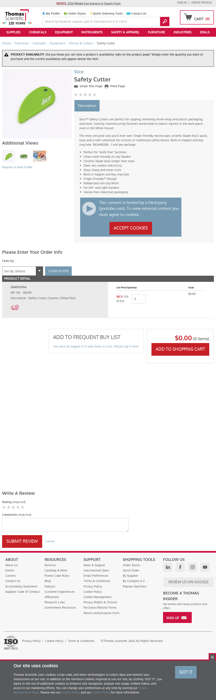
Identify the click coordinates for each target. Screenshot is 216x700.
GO (164, 21)
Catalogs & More (56, 570)
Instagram (192, 567)
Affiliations (52, 597)
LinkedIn (167, 567)
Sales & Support (94, 565)
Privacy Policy (93, 586)
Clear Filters (58, 271)
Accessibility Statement (21, 586)
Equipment (64, 32)
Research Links (55, 602)
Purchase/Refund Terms (100, 607)
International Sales (96, 570)
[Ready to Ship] (15, 312)
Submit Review (22, 541)
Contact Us (138, 14)
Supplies (13, 32)
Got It (185, 672)
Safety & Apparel (125, 32)
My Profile (52, 14)
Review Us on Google (189, 582)
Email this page (91, 86)
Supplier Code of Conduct (22, 592)
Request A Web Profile (17, 167)
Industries (183, 32)
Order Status (77, 14)
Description (87, 105)
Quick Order (131, 570)
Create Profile (201, 3)
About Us (11, 565)
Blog (48, 581)
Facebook (180, 567)
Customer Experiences (60, 592)
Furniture (156, 32)
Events (9, 570)
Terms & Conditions (97, 581)
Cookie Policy (93, 592)
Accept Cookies (131, 228)
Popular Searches (134, 586)
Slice (79, 72)
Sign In (182, 3)
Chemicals (37, 32)
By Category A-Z (134, 581)
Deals (205, 32)
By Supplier (130, 576)
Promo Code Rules (57, 576)
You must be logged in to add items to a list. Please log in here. (96, 346)
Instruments (92, 32)
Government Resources (60, 607)
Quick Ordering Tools (108, 14)
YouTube (205, 567)
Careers (10, 576)
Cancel (50, 541)
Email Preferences (96, 576)
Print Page (117, 86)
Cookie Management (98, 597)
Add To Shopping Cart (180, 349)
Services (50, 565)
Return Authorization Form (101, 613)
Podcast (50, 586)
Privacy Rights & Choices (100, 602)
